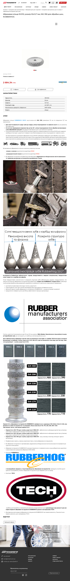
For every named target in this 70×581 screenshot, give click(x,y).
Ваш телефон (46, 535)
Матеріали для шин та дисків (32, 9)
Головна (5, 9)
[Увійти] (56, 3)
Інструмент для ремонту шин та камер (52, 9)
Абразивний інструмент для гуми (11, 11)
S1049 (32, 151)
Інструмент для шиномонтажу (16, 9)
